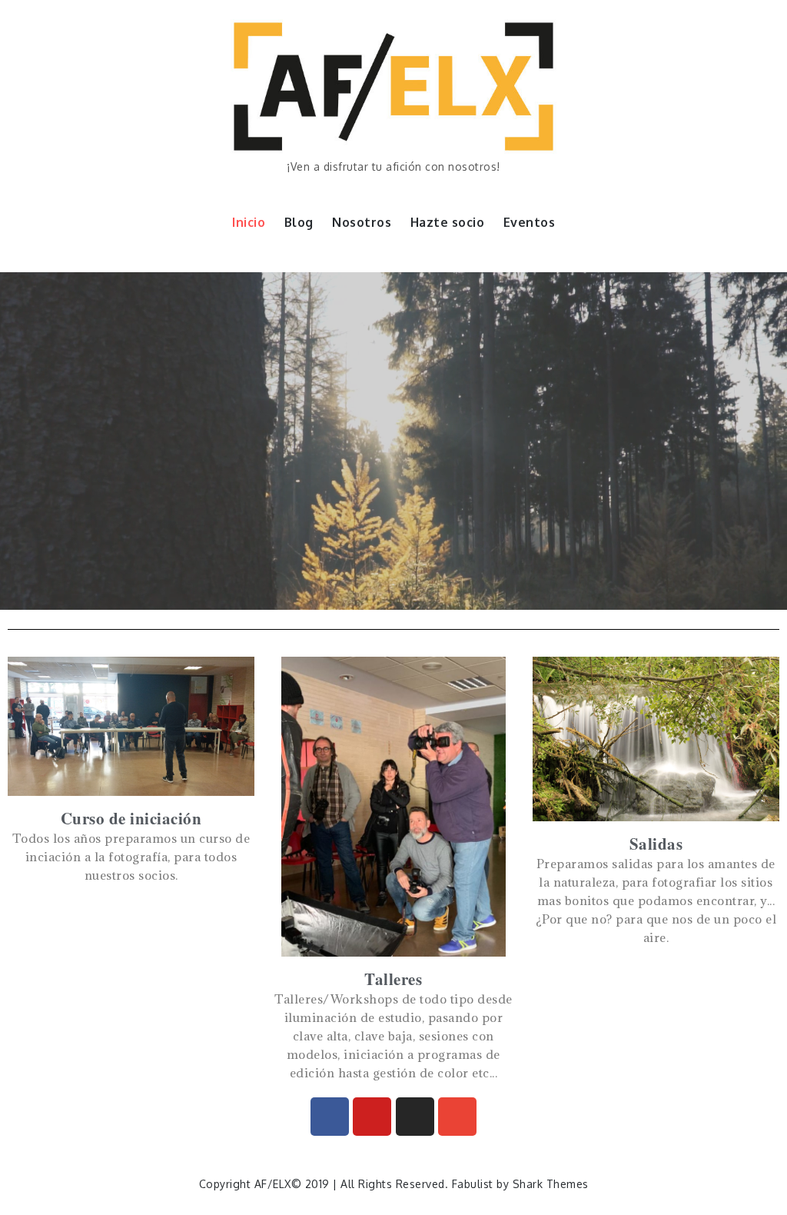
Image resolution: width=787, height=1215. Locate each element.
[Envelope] (457, 1116)
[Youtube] (372, 1116)
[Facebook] (329, 1116)
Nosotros (361, 222)
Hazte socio (447, 222)
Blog (299, 222)
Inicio (248, 222)
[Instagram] (415, 1116)
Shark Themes (551, 1183)
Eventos (529, 222)
